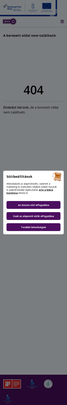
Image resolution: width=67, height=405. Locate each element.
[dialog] (33, 202)
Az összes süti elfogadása (33, 205)
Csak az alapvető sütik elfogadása (33, 216)
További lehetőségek (33, 227)
